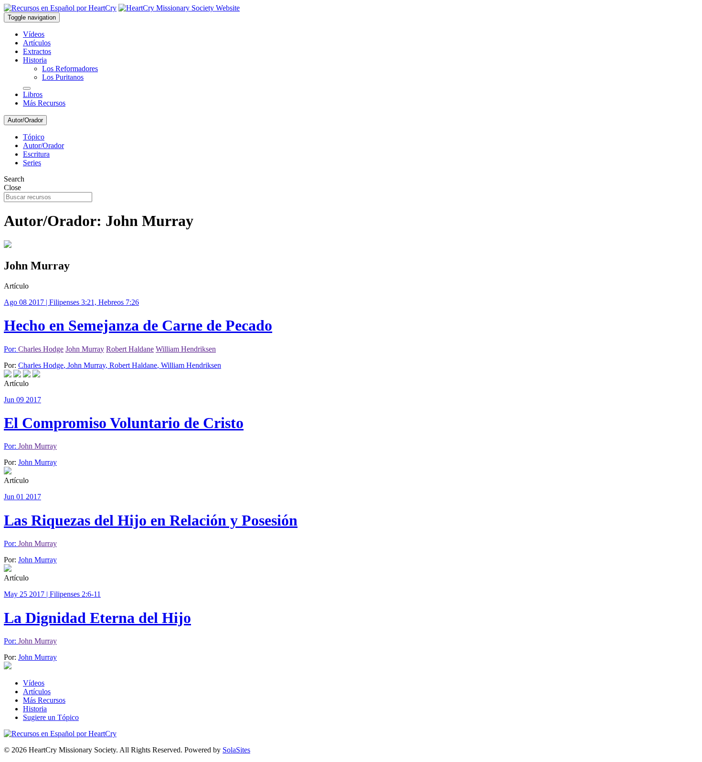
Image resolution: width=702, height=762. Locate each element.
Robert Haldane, (135, 365)
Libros (33, 94)
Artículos (37, 43)
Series (32, 163)
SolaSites (236, 750)
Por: (11, 349)
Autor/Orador (25, 120)
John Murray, (88, 365)
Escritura (36, 154)
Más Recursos (44, 103)
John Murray (84, 349)
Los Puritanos (63, 77)
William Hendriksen (186, 349)
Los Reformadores (70, 68)
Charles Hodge (41, 349)
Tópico (33, 137)
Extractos (37, 51)
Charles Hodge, (42, 365)
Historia (35, 60)
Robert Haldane (130, 349)
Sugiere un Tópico (51, 717)
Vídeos (33, 34)
